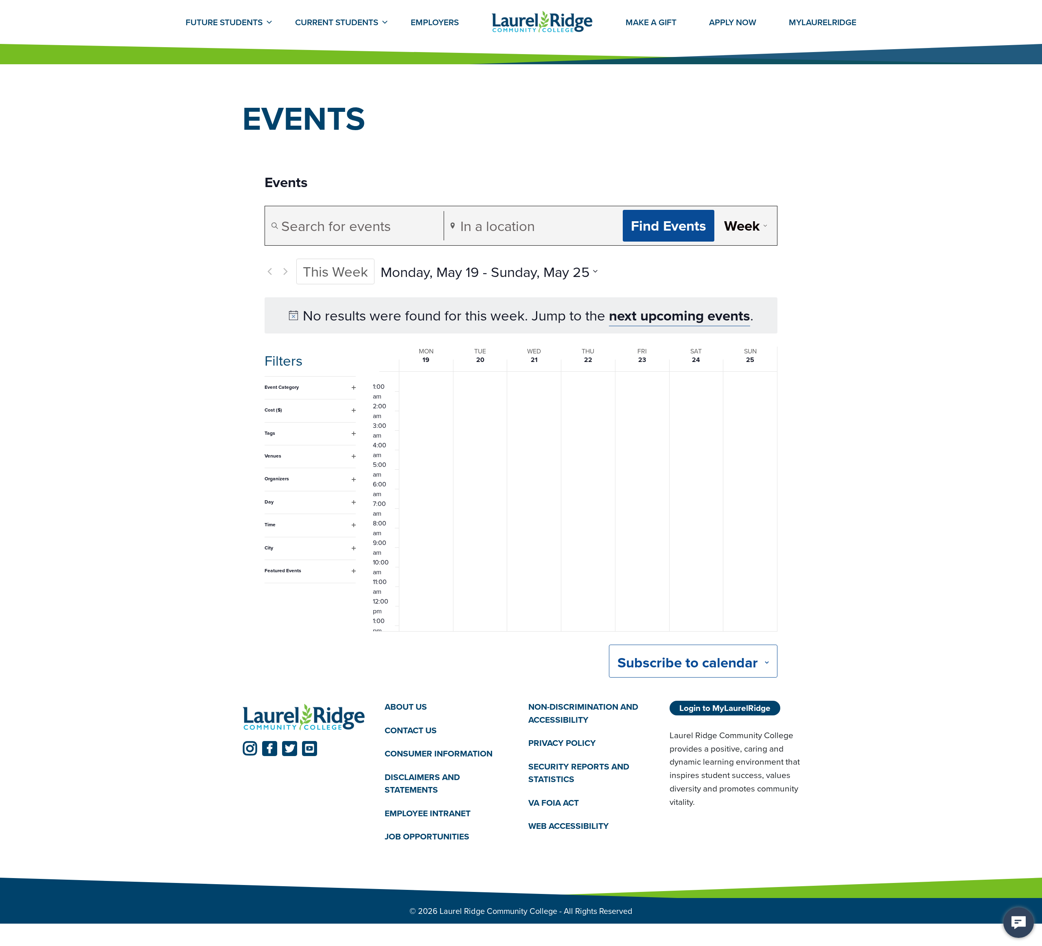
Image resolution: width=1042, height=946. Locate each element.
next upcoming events (679, 315)
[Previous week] (269, 271)
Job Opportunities (427, 836)
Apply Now (732, 22)
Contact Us (411, 730)
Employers (435, 22)
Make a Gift (651, 22)
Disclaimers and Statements (422, 783)
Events (286, 182)
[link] (249, 748)
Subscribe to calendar (687, 662)
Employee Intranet (428, 813)
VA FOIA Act (553, 802)
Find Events (668, 225)
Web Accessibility (568, 826)
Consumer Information (439, 753)
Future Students (224, 22)
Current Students (336, 22)
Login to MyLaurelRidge (725, 708)
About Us (406, 706)
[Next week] (285, 271)
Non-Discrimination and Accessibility (583, 713)
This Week (335, 271)
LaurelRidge (822, 22)
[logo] (304, 717)
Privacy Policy (562, 743)
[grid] (575, 501)
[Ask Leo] (1018, 922)
